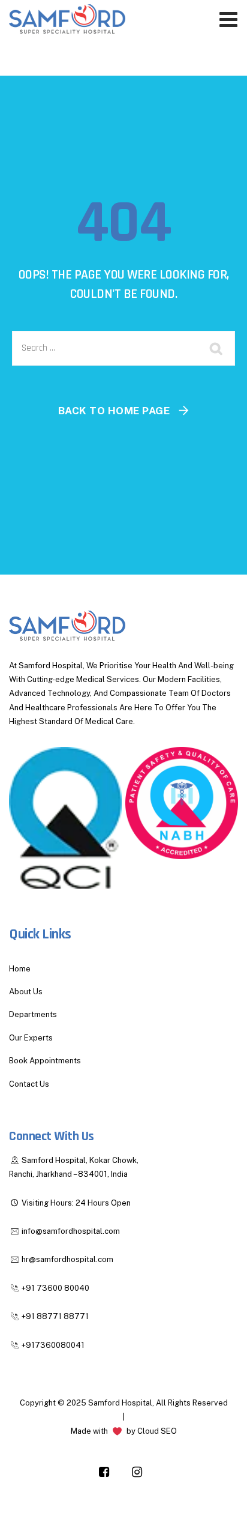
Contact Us (29, 1084)
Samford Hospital (120, 1402)
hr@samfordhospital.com (67, 1259)
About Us (26, 991)
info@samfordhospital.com (71, 1231)
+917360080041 (53, 1345)
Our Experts (31, 1037)
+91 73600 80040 (55, 1288)
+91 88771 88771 (55, 1316)
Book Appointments (45, 1060)
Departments (33, 1014)
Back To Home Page (114, 411)
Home (20, 968)
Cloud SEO (157, 1431)
